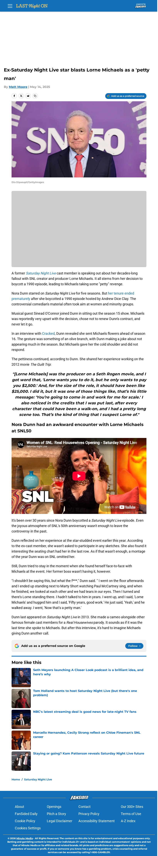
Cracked (48, 333)
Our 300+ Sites (132, 807)
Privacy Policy (88, 814)
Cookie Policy (25, 821)
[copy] (35, 96)
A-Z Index (128, 821)
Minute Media (24, 838)
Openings (54, 807)
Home (16, 779)
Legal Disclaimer (59, 821)
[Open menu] (10, 5)
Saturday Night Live (38, 779)
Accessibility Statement (96, 821)
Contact (84, 807)
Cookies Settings (28, 828)
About (19, 807)
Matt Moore (18, 87)
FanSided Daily (26, 814)
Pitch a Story (56, 814)
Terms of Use (131, 814)
